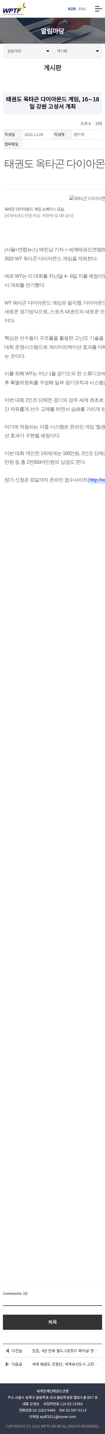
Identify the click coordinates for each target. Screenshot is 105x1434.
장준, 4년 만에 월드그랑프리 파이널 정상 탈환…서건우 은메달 (65, 1350)
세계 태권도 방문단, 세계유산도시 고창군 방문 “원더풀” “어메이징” (65, 1364)
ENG (82, 8)
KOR (72, 8)
